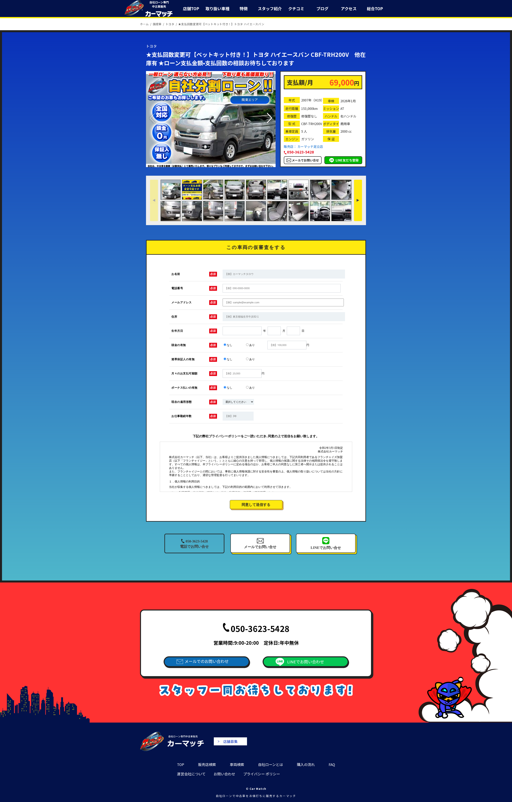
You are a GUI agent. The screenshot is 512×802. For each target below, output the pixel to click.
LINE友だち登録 (347, 160)
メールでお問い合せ (305, 160)
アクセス (349, 8)
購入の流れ (306, 764)
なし (229, 345)
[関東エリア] (211, 165)
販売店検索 (207, 764)
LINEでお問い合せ (326, 548)
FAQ (332, 764)
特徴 (244, 8)
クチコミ (296, 8)
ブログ (322, 8)
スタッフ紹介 (270, 8)
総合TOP (375, 8)
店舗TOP (191, 8)
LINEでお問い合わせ (305, 662)
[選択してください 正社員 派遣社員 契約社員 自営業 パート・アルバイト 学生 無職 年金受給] (238, 401)
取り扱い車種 (217, 8)
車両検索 (237, 764)
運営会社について (191, 773)
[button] (269, 118)
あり (252, 345)
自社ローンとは (270, 764)
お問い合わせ (224, 773)
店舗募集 (230, 741)
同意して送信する (256, 505)
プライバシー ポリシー (261, 773)
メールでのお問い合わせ (207, 661)
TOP (180, 764)
